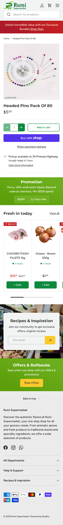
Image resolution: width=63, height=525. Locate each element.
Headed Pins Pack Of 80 (24, 38)
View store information (20, 165)
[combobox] (31, 14)
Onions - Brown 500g (45, 255)
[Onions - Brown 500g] (45, 234)
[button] (50, 5)
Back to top (29, 398)
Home (6, 38)
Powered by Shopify (39, 516)
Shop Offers (31, 382)
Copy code (40, 199)
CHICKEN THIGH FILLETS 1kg (18, 255)
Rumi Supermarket (20, 516)
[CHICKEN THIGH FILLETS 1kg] (17, 234)
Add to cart (43, 127)
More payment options (31, 146)
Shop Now (37, 29)
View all (54, 213)
